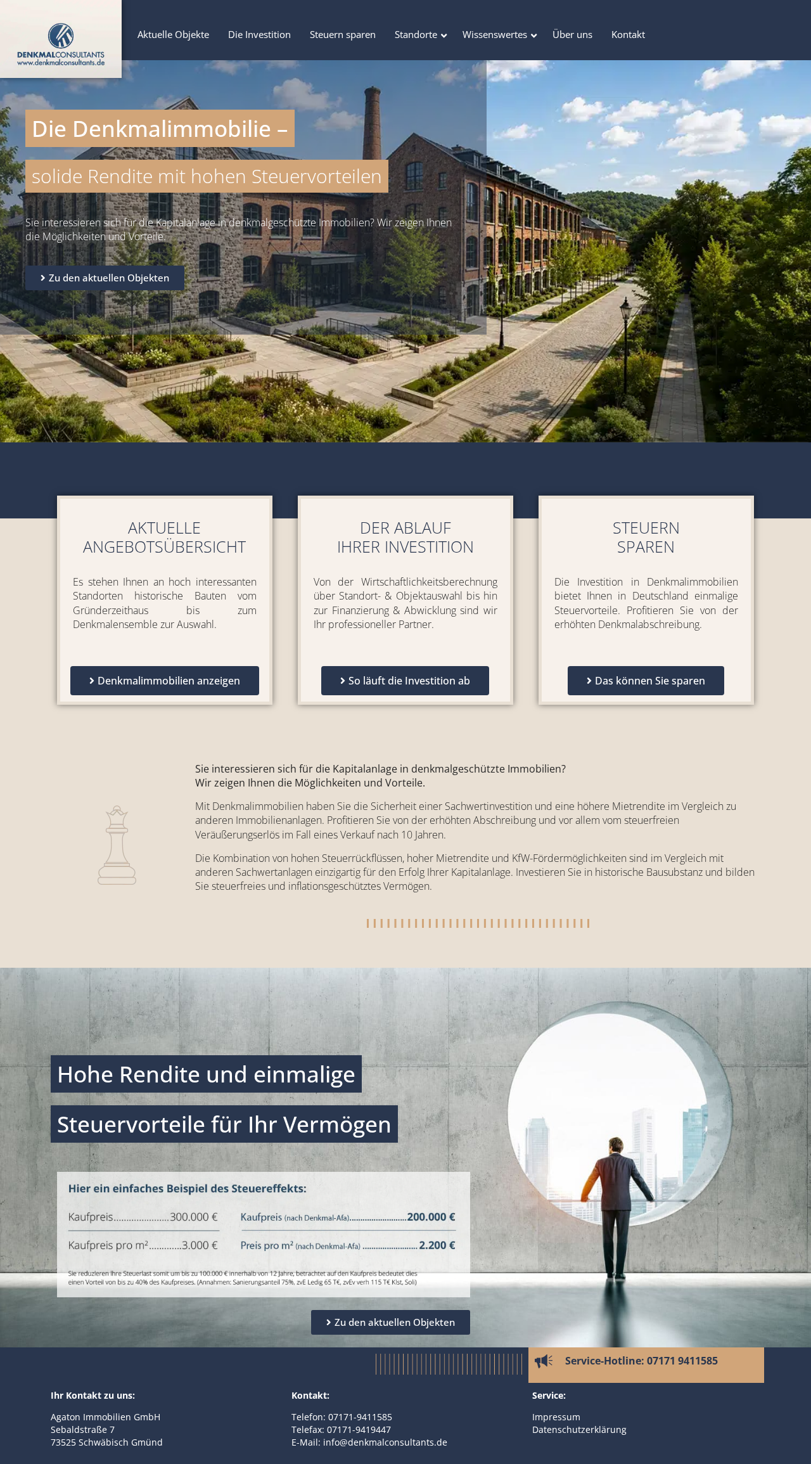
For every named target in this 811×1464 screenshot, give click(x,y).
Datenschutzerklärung (579, 1429)
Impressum (556, 1417)
